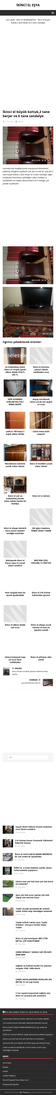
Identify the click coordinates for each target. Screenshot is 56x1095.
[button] (52, 13)
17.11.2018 (9, 121)
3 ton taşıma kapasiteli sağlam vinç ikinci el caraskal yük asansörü (33, 994)
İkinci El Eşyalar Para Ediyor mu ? (16, 1080)
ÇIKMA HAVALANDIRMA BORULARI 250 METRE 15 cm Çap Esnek (34, 980)
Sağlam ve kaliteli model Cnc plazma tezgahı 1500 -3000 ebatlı (33, 966)
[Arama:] (28, 757)
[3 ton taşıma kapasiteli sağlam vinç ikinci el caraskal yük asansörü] (8, 998)
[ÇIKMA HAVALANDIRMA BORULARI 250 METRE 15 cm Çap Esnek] (8, 985)
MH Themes (24, 1092)
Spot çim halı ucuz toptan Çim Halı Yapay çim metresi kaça (32, 896)
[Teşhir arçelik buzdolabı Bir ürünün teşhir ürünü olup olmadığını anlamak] (8, 914)
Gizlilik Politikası (9, 1075)
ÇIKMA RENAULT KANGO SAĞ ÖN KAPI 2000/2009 (34, 953)
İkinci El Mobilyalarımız (26, 19)
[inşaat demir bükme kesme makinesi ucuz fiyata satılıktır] (8, 832)
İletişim (5, 1067)
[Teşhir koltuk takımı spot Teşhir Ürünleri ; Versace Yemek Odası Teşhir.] (8, 928)
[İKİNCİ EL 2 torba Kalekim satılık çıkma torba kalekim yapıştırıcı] (7, 873)
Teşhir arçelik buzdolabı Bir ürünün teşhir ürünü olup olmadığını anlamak (34, 909)
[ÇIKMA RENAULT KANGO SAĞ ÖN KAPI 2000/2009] (8, 957)
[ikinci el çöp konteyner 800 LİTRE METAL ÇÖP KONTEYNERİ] (8, 943)
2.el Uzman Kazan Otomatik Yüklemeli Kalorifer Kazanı (33, 841)
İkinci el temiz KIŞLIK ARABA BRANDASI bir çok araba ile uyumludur (33, 855)
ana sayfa (10, 19)
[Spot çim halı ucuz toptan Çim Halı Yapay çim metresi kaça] (8, 900)
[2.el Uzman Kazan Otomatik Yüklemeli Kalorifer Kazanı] (8, 846)
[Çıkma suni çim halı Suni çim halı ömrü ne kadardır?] (8, 886)
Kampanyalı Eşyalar (11, 1084)
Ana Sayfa (7, 1063)
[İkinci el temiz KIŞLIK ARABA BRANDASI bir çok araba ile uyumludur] (8, 859)
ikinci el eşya (40, 1012)
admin (20, 121)
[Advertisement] (28, 68)
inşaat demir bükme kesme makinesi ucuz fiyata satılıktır (34, 827)
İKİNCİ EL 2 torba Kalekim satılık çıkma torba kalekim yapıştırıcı (33, 869)
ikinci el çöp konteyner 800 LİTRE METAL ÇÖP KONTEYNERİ (32, 939)
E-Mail (5, 1071)
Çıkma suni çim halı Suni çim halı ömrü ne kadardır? (34, 882)
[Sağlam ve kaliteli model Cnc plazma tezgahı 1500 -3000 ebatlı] (8, 971)
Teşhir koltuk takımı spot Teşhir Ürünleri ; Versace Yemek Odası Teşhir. (31, 925)
